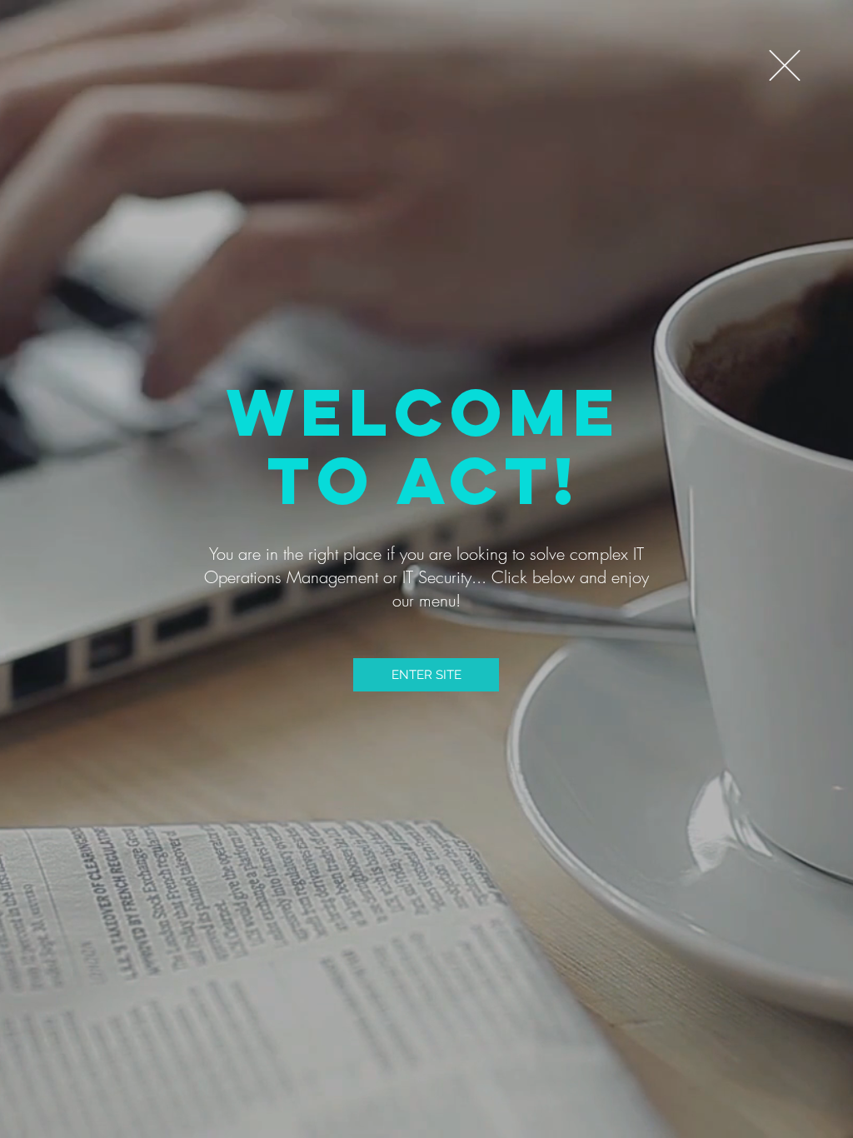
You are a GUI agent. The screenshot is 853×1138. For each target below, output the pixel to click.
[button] (784, 65)
